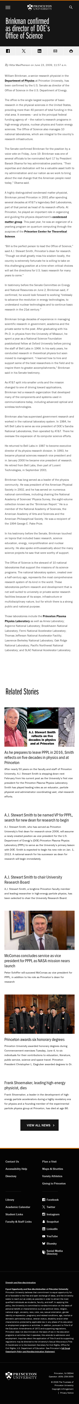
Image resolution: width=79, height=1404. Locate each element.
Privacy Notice (66, 1393)
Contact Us (12, 1161)
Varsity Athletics (52, 1176)
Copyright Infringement (62, 1389)
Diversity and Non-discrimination (21, 1282)
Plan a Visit (49, 1161)
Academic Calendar (18, 1207)
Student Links (14, 1214)
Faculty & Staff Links (19, 1221)
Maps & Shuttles (52, 1169)
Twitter (51, 1207)
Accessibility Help (16, 1169)
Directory (11, 1176)
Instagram (53, 1214)
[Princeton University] (21, 1375)
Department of (20, 80)
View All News (38, 1125)
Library (10, 1199)
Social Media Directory (55, 1252)
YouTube (52, 1236)
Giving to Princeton (54, 1183)
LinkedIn (52, 1229)
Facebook (53, 1199)
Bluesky (52, 1243)
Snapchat (53, 1221)
